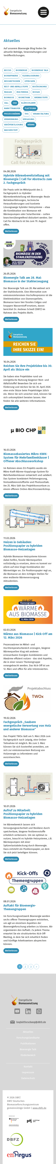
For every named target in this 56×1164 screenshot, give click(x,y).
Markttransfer (12, 108)
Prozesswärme (12, 114)
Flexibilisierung (30, 75)
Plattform (30, 108)
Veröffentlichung (13, 124)
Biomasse (9, 97)
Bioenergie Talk (40, 70)
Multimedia (22, 92)
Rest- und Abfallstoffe (16, 86)
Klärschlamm (28, 103)
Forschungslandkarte (28, 1037)
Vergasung (28, 119)
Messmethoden (12, 81)
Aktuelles (28, 1031)
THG (26, 114)
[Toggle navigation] (43, 12)
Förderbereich (28, 1055)
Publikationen (28, 1043)
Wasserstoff (11, 130)
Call (6, 103)
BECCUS (7, 70)
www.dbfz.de (39, 1108)
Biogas (36, 92)
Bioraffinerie (11, 75)
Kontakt (28, 1066)
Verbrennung (11, 119)
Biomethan (24, 97)
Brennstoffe (41, 97)
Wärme (31, 124)
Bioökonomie (39, 86)
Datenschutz (28, 1078)
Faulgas (8, 92)
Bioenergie (21, 70)
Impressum (28, 1072)
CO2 (15, 103)
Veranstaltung (41, 114)
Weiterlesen (11, 231)
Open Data (29, 81)
